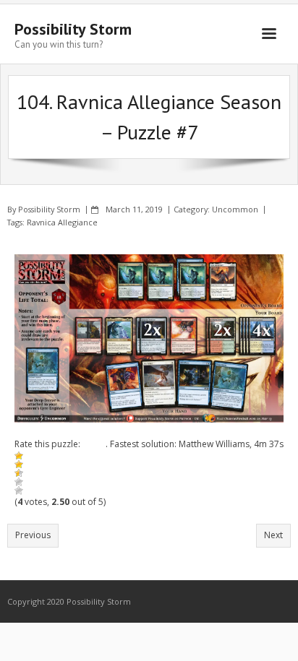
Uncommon (235, 209)
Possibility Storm (49, 209)
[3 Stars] (18, 473)
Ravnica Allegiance (62, 222)
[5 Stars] (18, 490)
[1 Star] (18, 456)
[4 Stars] (18, 482)
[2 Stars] (18, 464)
